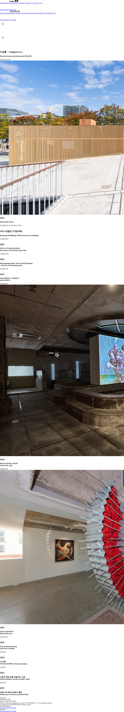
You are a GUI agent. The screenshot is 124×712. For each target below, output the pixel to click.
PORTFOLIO (9, 3)
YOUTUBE (12, 10)
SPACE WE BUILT (19, 3)
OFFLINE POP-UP (32, 13)
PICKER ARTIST (10, 13)
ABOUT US (29, 3)
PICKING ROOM (21, 13)
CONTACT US (37, 3)
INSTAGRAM (4, 10)
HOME (2, 3)
